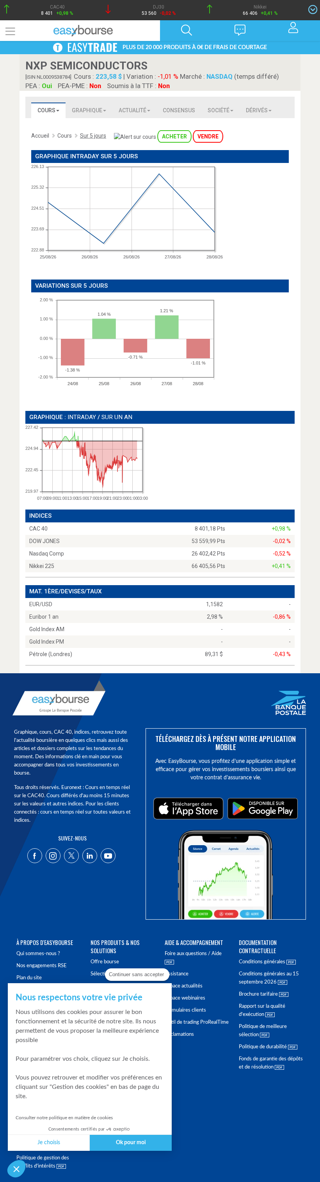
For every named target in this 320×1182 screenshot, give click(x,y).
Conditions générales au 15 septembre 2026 (269, 978)
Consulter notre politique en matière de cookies (64, 1117)
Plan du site (29, 977)
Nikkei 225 (41, 566)
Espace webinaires (185, 998)
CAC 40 (38, 529)
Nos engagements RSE (41, 965)
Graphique (87, 110)
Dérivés (257, 110)
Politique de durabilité (263, 1046)
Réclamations (179, 1034)
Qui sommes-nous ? (38, 953)
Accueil (40, 136)
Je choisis (48, 1142)
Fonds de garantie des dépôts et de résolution (271, 1063)
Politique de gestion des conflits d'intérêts (42, 1162)
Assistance (176, 974)
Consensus (179, 110)
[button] (16, 1168)
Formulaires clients (185, 1010)
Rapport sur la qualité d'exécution (262, 1010)
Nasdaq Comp (46, 553)
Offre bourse (105, 961)
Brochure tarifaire (259, 994)
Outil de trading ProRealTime (197, 1022)
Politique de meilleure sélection (263, 1030)
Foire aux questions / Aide (193, 953)
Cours (46, 110)
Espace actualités (184, 986)
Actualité (132, 110)
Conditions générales (262, 961)
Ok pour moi (131, 1142)
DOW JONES (44, 541)
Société (218, 110)
